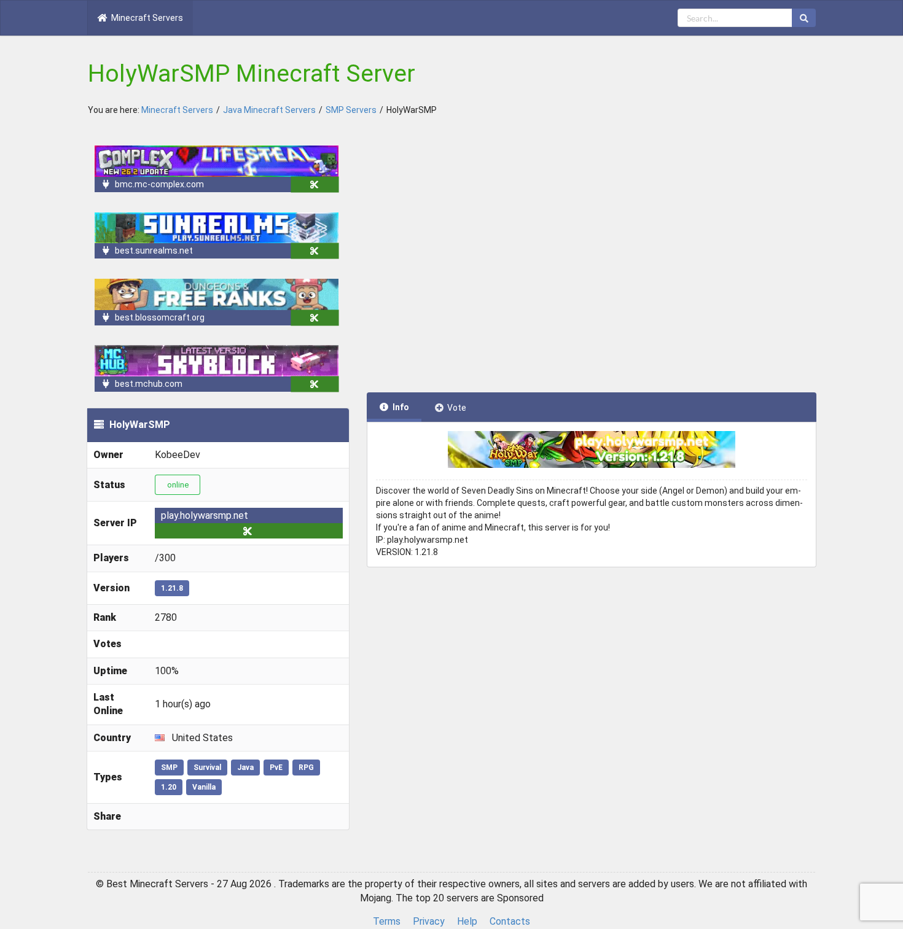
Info (401, 407)
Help (467, 921)
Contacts (510, 921)
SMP (169, 767)
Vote (456, 408)
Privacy (429, 921)
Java (245, 767)
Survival (207, 767)
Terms (387, 921)
